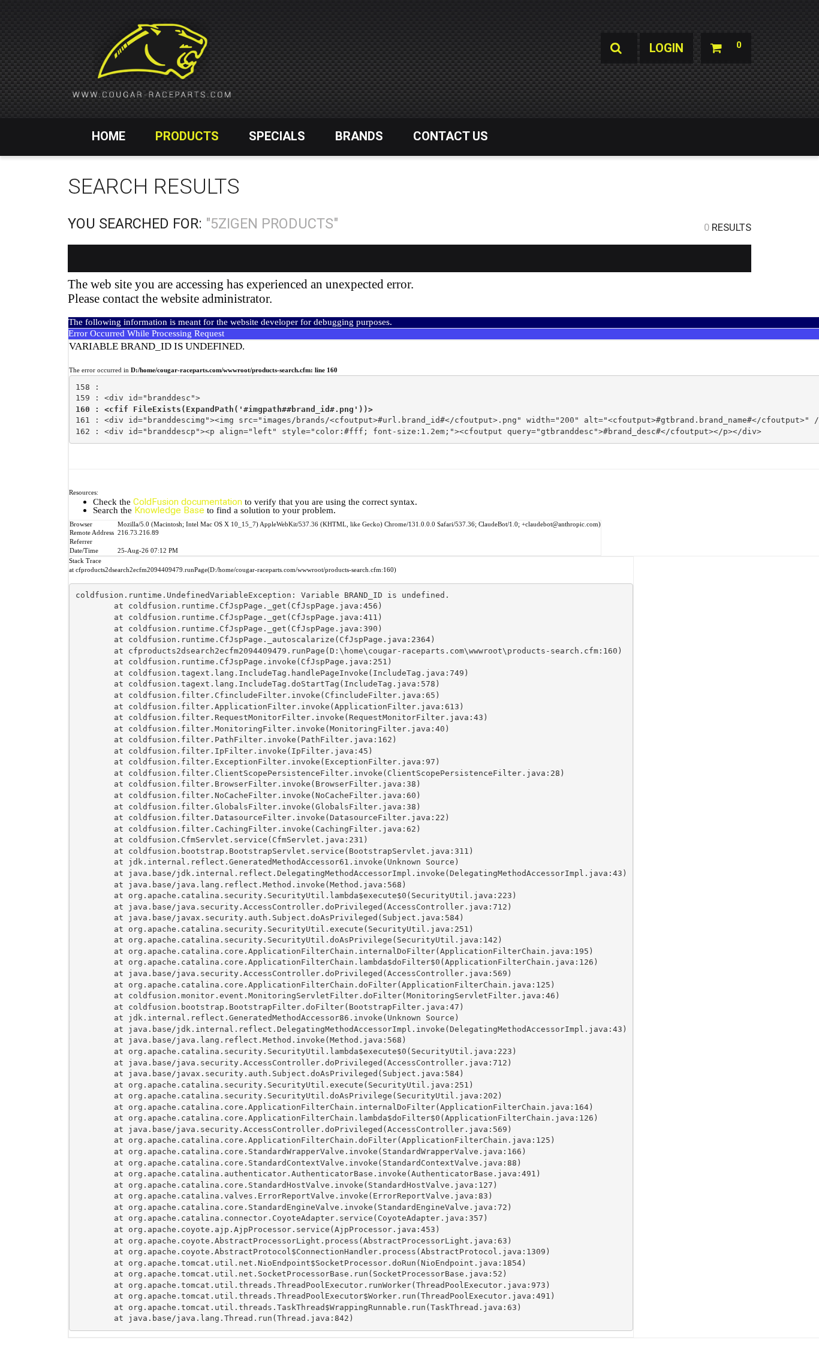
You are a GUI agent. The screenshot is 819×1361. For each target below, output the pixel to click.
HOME (108, 136)
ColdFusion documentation (187, 501)
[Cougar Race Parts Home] (152, 60)
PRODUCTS (187, 136)
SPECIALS (277, 136)
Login (666, 48)
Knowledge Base (169, 510)
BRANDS (359, 136)
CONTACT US (450, 136)
